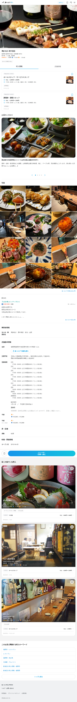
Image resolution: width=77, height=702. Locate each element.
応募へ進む (42, 453)
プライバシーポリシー (14, 693)
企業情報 (24, 693)
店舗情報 (58, 66)
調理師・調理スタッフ (12, 98)
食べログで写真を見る (68, 291)
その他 (11, 515)
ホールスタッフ (13, 570)
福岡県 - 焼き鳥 (8, 658)
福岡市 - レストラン (9, 649)
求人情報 (19, 66)
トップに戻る (38, 677)
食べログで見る (69, 320)
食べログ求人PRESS (7, 685)
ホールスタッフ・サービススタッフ (16, 77)
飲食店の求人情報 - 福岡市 (11, 666)
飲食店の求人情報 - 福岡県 (11, 670)
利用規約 (4, 693)
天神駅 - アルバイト (9, 662)
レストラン (6, 654)
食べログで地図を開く (22, 351)
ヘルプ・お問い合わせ (8, 688)
